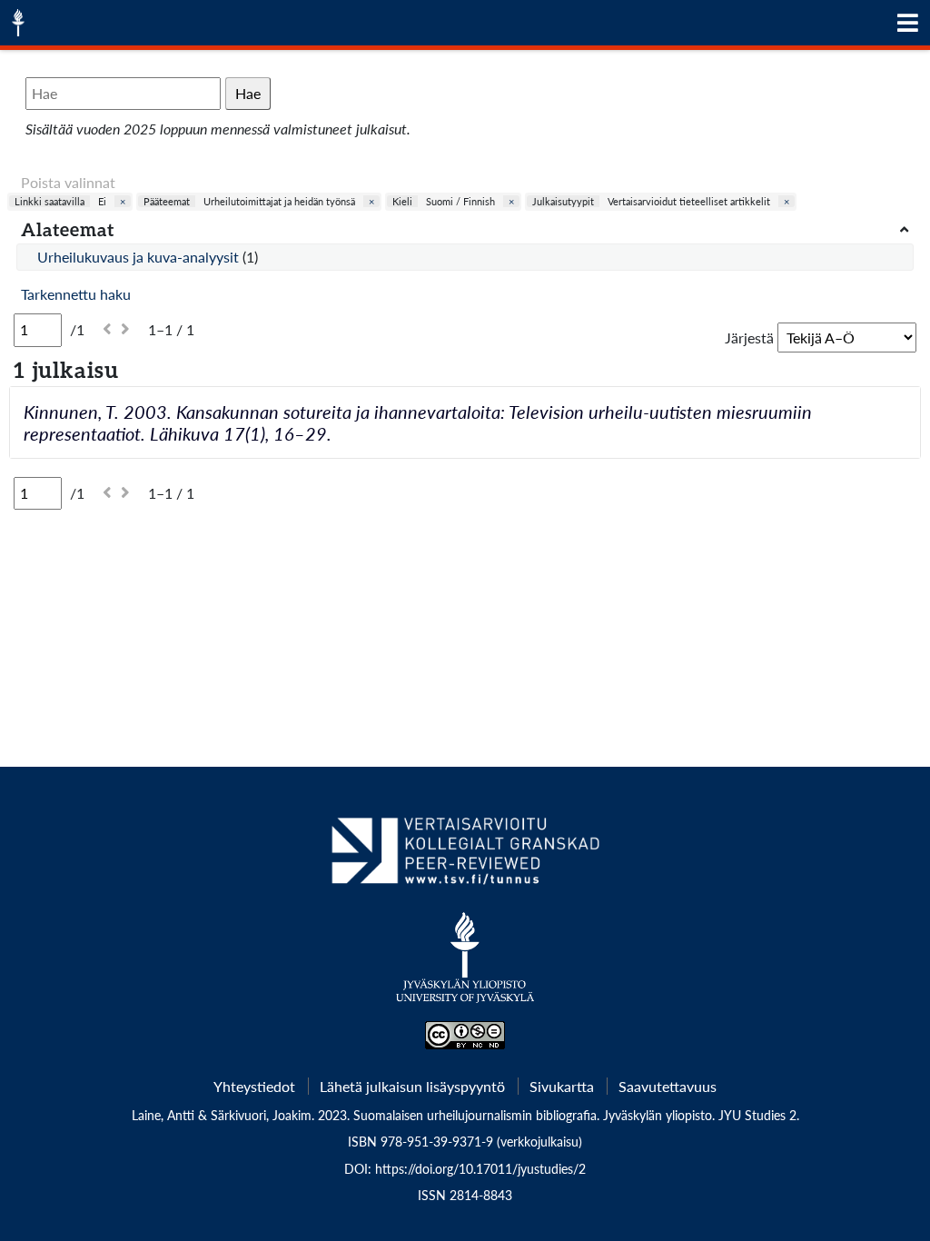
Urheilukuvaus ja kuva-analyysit (139, 256)
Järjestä (749, 337)
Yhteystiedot (254, 1086)
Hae (248, 93)
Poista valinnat (68, 182)
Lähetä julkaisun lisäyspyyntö (412, 1086)
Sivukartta (561, 1086)
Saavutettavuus (667, 1086)
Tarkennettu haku (76, 294)
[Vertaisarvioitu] (464, 857)
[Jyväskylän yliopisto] (465, 966)
